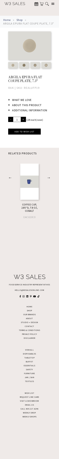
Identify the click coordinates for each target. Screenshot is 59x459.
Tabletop (29, 358)
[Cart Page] (41, 4)
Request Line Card (29, 397)
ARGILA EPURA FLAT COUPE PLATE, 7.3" (28, 23)
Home (7, 20)
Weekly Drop (29, 413)
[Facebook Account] (20, 296)
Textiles (29, 381)
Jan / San (29, 377)
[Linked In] (27, 296)
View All (29, 350)
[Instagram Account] (23, 296)
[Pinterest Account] (31, 296)
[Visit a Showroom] (36, 4)
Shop (20, 20)
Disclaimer (29, 338)
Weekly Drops (29, 416)
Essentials (29, 365)
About (29, 318)
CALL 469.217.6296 (29, 409)
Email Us (29, 405)
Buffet (29, 361)
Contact (29, 326)
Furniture (29, 373)
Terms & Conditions (29, 330)
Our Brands (29, 314)
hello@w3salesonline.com (29, 290)
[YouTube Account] (34, 296)
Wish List (29, 393)
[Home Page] (13, 4)
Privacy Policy (29, 334)
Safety (29, 369)
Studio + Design (29, 322)
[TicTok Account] (38, 296)
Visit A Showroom (29, 401)
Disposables (29, 354)
